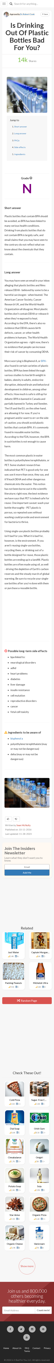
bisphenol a (16, 738)
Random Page (28, 1000)
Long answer (20, 133)
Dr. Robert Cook (27, 14)
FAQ (27, 1348)
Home (6, 1348)
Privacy (47, 1348)
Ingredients (19, 154)
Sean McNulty (23, 825)
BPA (43, 361)
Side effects (20, 147)
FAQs (17, 140)
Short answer (20, 126)
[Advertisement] (27, 613)
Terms (27, 1351)
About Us (16, 1348)
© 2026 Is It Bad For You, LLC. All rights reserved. (27, 1360)
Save (46, 14)
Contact (36, 1348)
